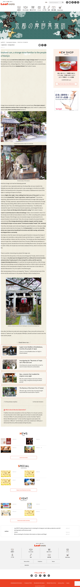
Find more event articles (24, 520)
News (53, 561)
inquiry (67, 583)
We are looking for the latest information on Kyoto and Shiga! (30, 534)
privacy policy (61, 583)
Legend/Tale (3, 44)
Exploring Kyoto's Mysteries (11, 42)
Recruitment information (39, 583)
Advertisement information (16, 583)
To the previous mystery (10, 402)
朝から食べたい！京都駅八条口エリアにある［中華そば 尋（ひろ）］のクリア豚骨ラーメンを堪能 (66, 75)
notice (16, 532)
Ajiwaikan (27, 565)
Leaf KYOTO (3, 42)
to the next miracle (38, 402)
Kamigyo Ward (11, 44)
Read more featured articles (24, 490)
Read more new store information (66, 84)
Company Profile (28, 583)
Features (40, 561)
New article (26, 561)
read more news (24, 457)
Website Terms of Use (51, 583)
